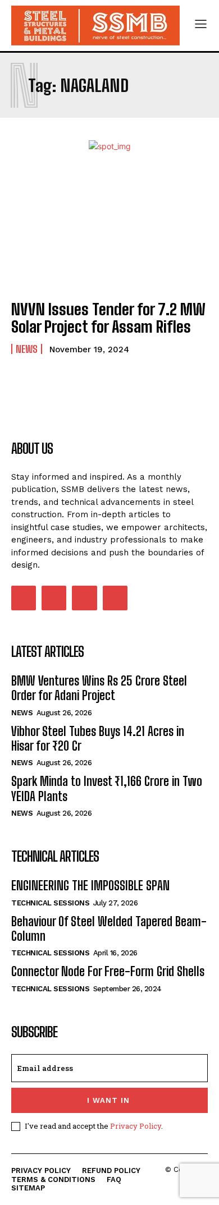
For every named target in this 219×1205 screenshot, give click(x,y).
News (27, 349)
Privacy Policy (135, 1126)
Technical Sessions (50, 903)
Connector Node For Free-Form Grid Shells (107, 971)
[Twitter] (84, 598)
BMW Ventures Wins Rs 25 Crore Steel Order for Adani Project (99, 688)
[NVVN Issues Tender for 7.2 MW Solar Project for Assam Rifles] (109, 230)
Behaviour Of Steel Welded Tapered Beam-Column (109, 929)
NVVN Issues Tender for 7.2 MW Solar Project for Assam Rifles (108, 318)
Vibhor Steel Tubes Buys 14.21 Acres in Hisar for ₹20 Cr (97, 738)
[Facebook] (23, 598)
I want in (108, 1100)
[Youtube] (115, 598)
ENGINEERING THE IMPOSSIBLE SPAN (90, 885)
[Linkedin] (54, 598)
